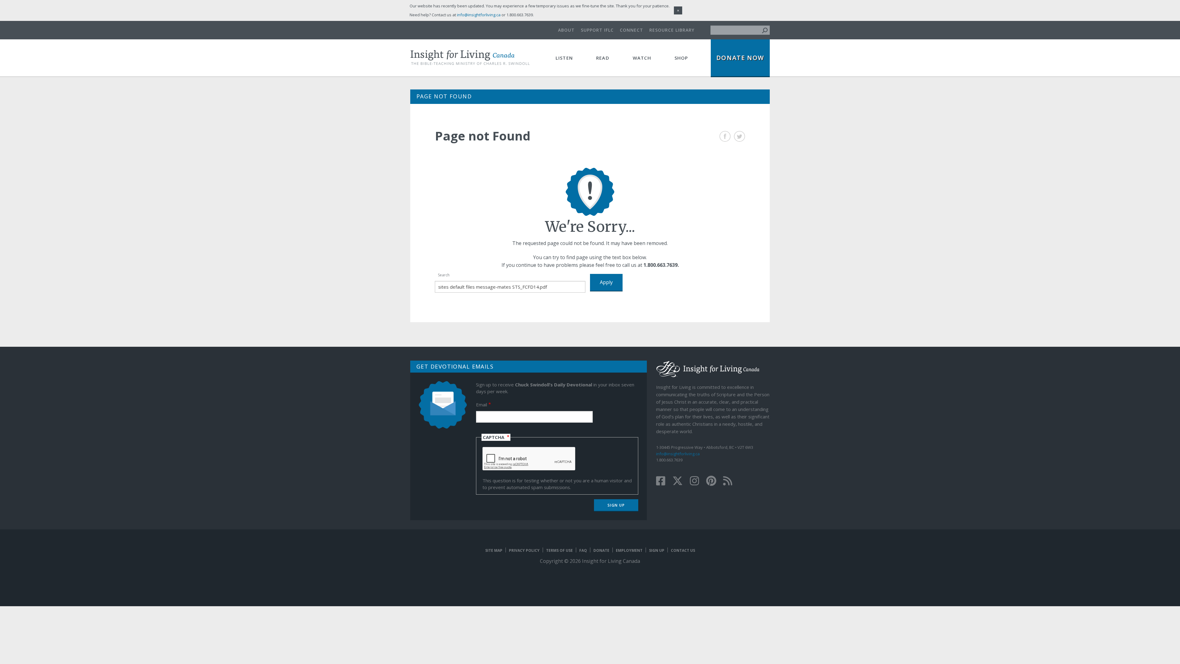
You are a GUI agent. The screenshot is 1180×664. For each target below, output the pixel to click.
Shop (681, 58)
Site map (493, 550)
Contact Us (683, 550)
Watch (642, 58)
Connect (631, 30)
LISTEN (564, 58)
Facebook (725, 136)
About (566, 30)
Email (481, 404)
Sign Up (656, 550)
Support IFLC (597, 30)
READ (602, 58)
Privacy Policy (524, 550)
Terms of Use (559, 550)
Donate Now (740, 57)
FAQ (583, 550)
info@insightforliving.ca (678, 453)
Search (444, 275)
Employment (629, 550)
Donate (601, 550)
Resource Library (671, 30)
